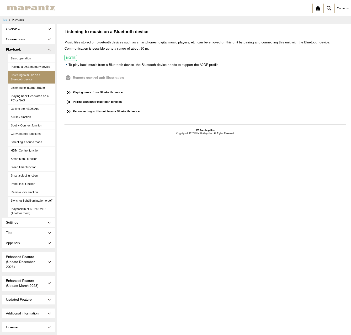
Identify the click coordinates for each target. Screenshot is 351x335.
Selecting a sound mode (26, 142)
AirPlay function (21, 117)
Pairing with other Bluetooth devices (97, 102)
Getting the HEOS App (25, 108)
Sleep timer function (24, 167)
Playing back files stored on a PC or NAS (30, 98)
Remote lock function (24, 192)
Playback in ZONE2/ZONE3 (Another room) (28, 211)
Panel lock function (23, 184)
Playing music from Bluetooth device (98, 92)
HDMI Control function (25, 150)
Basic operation (21, 58)
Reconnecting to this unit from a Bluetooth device (106, 111)
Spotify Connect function (26, 125)
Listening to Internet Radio (28, 87)
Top (4, 19)
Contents (343, 8)
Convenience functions (26, 134)
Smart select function (24, 175)
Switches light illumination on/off (31, 200)
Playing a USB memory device (30, 66)
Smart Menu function (24, 159)
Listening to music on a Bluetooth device (26, 77)
